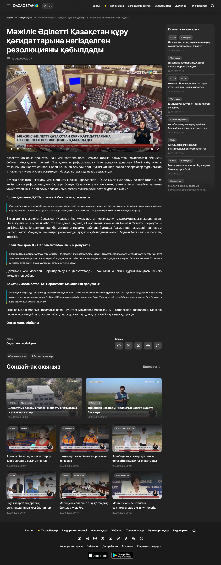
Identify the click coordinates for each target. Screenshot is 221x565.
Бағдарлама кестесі (139, 5)
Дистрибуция (110, 546)
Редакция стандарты (149, 546)
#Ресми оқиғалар (42, 356)
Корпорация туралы (71, 546)
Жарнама (127, 546)
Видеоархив (180, 530)
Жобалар (180, 5)
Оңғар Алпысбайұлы (21, 343)
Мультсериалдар (158, 530)
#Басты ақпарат (17, 356)
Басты (96, 5)
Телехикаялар (198, 5)
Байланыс (93, 546)
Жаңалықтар (163, 5)
